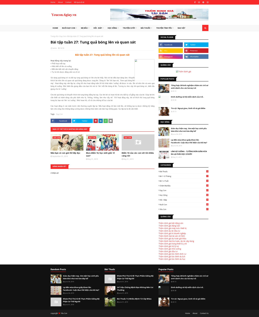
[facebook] (195, 2)
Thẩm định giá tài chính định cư (172, 254)
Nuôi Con (184, 204)
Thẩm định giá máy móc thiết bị (173, 228)
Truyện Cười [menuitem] (129, 28)
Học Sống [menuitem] (112, 28)
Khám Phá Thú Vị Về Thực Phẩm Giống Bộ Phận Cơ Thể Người (81, 300)
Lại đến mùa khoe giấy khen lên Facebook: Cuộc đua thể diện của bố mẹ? (189, 141)
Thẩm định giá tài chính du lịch (172, 256)
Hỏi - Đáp (184, 200)
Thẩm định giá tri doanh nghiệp (172, 233)
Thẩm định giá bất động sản (171, 223)
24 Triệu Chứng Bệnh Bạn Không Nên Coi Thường (135, 288)
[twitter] (196, 44)
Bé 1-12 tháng (184, 176)
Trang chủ (54, 36)
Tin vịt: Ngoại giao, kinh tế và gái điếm (188, 108)
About (60, 2)
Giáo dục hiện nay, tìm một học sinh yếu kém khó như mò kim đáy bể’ (189, 129)
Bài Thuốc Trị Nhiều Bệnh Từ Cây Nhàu (134, 299)
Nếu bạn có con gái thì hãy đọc (65, 153)
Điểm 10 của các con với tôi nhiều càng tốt (138, 154)
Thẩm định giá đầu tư (168, 251)
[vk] (196, 56)
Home (53, 2)
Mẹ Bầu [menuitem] (84, 28)
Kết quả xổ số (79, 2)
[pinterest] (203, 2)
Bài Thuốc (184, 171)
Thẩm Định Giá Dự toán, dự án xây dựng (176, 241)
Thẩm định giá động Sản (169, 225)
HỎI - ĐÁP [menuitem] (97, 28)
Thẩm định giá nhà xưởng (170, 248)
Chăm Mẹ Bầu (184, 185)
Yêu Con (184, 209)
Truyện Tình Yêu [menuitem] (164, 28)
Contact (68, 2)
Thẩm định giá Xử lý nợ (169, 246)
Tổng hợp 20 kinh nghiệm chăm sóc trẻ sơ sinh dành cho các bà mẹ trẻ (189, 86)
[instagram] (198, 2)
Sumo (54, 48)
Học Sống (184, 195)
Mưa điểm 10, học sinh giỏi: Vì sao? (100, 154)
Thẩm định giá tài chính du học (172, 259)
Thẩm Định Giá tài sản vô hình (172, 236)
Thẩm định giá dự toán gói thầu (172, 238)
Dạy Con (62, 36)
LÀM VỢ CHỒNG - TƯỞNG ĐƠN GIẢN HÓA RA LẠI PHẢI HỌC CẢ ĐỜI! (189, 152)
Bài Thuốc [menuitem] (145, 28)
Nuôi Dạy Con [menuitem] (68, 28)
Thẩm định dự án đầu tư (169, 231)
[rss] (171, 50)
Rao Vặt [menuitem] (181, 28)
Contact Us (204, 313)
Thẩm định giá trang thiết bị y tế (173, 243)
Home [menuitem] (55, 28)
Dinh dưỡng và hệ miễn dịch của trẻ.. (187, 97)
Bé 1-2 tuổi (184, 181)
